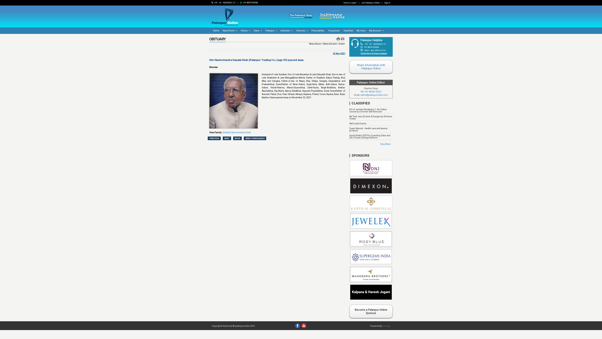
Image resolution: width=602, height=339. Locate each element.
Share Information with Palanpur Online (371, 66)
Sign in (386, 3)
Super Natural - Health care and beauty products (368, 129)
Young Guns (334, 30)
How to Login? (350, 3)
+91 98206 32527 (373, 91)
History (244, 30)
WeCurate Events (357, 123)
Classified (348, 30)
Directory (301, 30)
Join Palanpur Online (370, 3)
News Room (229, 30)
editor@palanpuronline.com (374, 95)
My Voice (361, 30)
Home (216, 30)
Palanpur (270, 30)
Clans (257, 30)
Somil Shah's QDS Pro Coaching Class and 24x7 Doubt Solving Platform (369, 136)
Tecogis (386, 326)
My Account (375, 30)
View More (385, 144)
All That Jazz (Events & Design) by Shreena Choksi (370, 117)
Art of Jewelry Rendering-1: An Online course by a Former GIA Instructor (368, 110)
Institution (285, 30)
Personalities (318, 30)
